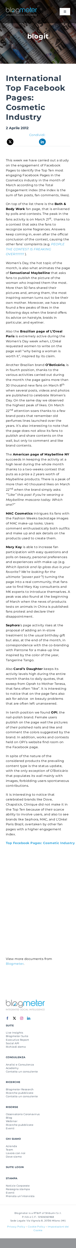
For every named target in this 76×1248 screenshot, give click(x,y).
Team (9, 1149)
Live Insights (14, 1032)
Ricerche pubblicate (19, 1092)
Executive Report (17, 1039)
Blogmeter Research (20, 1089)
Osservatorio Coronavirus (23, 1114)
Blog (9, 1117)
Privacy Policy (16, 1226)
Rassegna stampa (18, 1189)
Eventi (10, 1128)
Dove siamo (14, 1156)
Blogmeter (15, 964)
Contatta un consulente (22, 1071)
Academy (12, 1068)
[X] (10, 142)
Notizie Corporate (18, 1185)
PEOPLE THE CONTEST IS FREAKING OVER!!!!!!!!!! (35, 249)
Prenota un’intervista (20, 1196)
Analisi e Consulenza (20, 1064)
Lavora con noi (16, 1153)
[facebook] (7, 1018)
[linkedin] (28, 1018)
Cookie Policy (36, 1226)
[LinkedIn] (42, 142)
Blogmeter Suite (17, 1036)
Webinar (11, 1121)
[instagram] (21, 1018)
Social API (12, 1043)
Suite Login (15, 1167)
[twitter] (14, 1018)
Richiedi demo (16, 1046)
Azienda (11, 1146)
